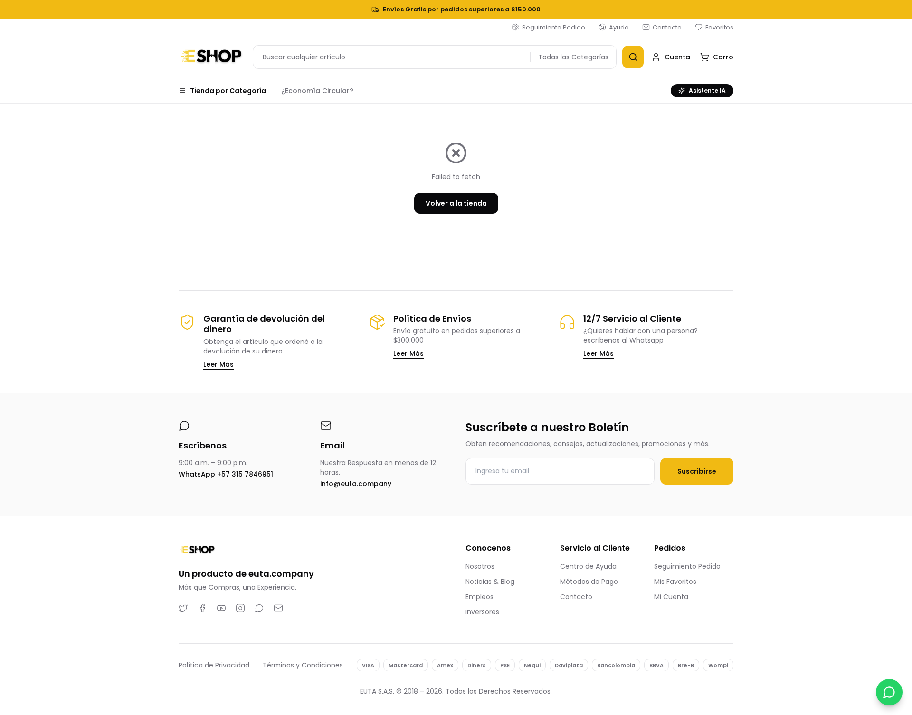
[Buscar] (633, 57)
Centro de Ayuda (588, 566)
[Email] (278, 608)
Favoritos (719, 27)
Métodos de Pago (589, 581)
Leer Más (218, 364)
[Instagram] (240, 608)
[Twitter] (183, 608)
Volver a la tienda (456, 203)
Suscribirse (696, 471)
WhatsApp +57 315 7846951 (226, 474)
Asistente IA (707, 90)
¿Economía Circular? (317, 90)
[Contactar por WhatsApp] (889, 692)
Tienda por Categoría (228, 90)
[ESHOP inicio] (212, 57)
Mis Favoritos (675, 581)
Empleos (480, 596)
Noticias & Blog (490, 581)
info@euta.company (355, 483)
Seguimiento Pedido (553, 27)
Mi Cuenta (671, 596)
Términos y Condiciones (303, 665)
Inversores (482, 612)
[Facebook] (202, 608)
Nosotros (480, 566)
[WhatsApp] (259, 608)
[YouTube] (221, 608)
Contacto (667, 27)
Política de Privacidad (214, 665)
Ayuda (619, 27)
